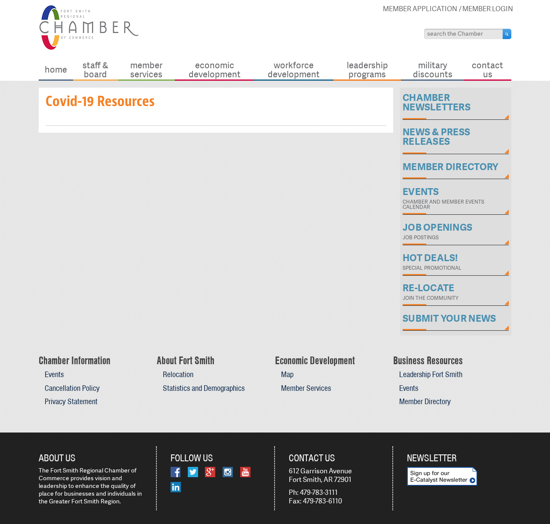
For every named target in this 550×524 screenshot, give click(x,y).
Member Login (487, 8)
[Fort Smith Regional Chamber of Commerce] (89, 48)
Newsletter (432, 457)
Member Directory (425, 401)
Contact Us (487, 69)
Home (56, 69)
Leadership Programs (367, 69)
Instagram (228, 472)
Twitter (193, 472)
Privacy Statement (71, 401)
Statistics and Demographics (203, 388)
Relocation (178, 374)
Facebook (175, 472)
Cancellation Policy (72, 388)
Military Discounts (432, 69)
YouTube (245, 472)
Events (54, 374)
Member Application (420, 8)
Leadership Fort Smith (430, 374)
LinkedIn (176, 487)
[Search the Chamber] (507, 34)
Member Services (146, 69)
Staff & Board (95, 69)
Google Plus (210, 472)
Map (287, 374)
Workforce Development (294, 69)
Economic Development (215, 69)
